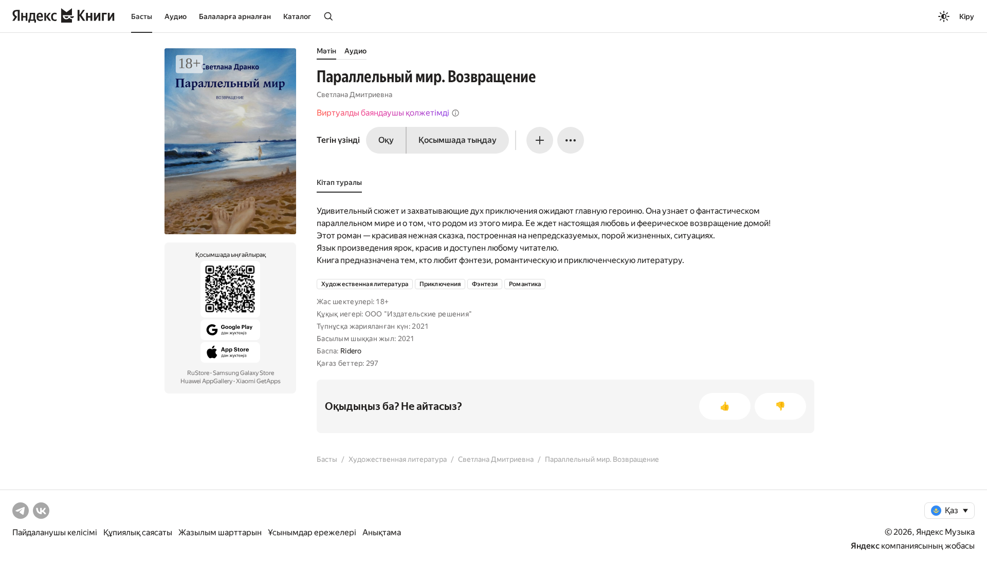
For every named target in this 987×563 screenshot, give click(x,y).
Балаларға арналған (235, 16)
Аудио (175, 16)
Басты (141, 16)
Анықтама (381, 532)
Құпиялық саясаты (137, 532)
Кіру (966, 16)
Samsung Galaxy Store (243, 373)
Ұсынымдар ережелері (312, 532)
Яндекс (865, 546)
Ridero (351, 351)
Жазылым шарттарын (220, 532)
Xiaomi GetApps (258, 381)
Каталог (297, 16)
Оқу (386, 140)
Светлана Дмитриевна (354, 94)
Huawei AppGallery (206, 381)
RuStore (198, 373)
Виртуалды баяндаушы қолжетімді (383, 113)
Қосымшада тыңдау (457, 140)
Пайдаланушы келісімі (54, 532)
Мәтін (326, 51)
